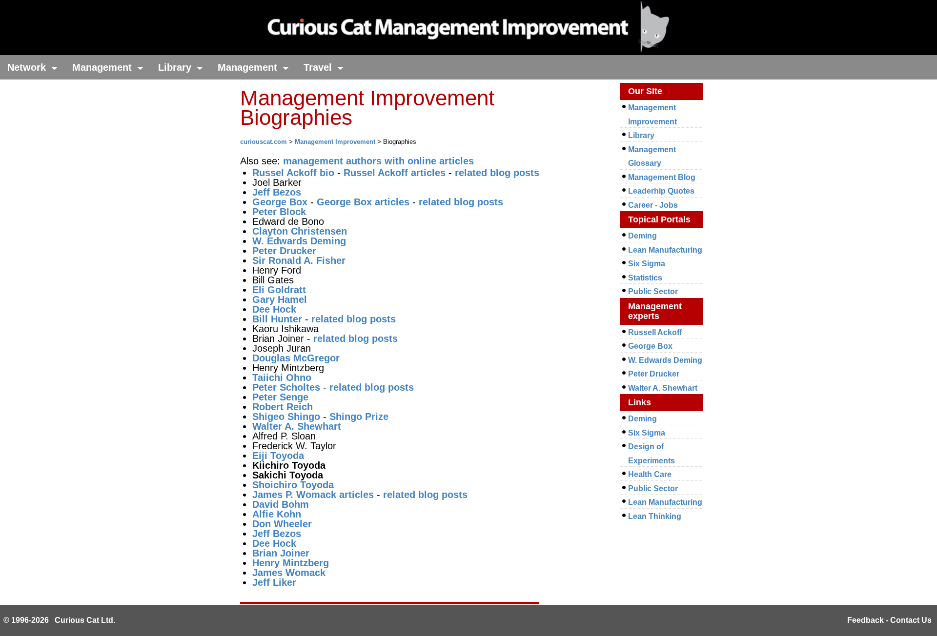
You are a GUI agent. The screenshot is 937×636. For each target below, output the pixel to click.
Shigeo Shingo (286, 416)
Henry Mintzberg (290, 562)
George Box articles (363, 202)
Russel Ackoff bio (293, 172)
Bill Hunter (277, 319)
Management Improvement (335, 141)
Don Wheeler (282, 523)
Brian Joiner (280, 553)
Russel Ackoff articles (395, 172)
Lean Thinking (654, 516)
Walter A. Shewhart (296, 426)
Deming (642, 236)
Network (28, 67)
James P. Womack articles (313, 494)
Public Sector (653, 291)
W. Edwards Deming (665, 360)
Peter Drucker (284, 250)
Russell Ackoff (655, 332)
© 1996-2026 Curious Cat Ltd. (59, 620)
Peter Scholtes (286, 387)
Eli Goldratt (279, 289)
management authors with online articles (378, 161)
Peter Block (279, 211)
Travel (319, 67)
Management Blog (661, 177)
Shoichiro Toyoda (293, 484)
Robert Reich (282, 406)
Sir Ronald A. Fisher (299, 260)
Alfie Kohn (276, 514)
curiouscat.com (263, 141)
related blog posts (497, 172)
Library (176, 67)
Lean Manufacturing (665, 250)
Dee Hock (274, 309)
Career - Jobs (653, 205)
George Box (279, 202)
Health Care (650, 474)
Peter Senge (280, 397)
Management (103, 67)
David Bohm (280, 504)
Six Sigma (646, 263)
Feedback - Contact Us (889, 620)
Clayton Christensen (299, 231)
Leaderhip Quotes (661, 191)
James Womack (289, 572)
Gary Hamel (279, 299)
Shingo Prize (358, 416)
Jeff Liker (274, 582)
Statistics (645, 278)
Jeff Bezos (276, 192)
